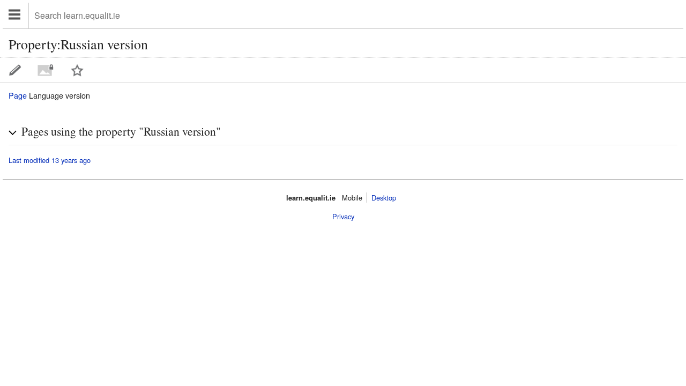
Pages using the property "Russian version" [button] (121, 131)
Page (18, 95)
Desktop (383, 197)
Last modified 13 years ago (50, 160)
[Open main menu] (16, 15)
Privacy (343, 216)
